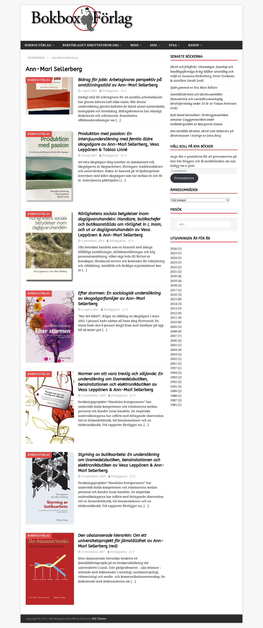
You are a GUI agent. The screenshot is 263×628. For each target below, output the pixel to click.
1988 (173, 395)
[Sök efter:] (204, 224)
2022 (173, 267)
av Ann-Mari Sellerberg (119, 298)
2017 (173, 290)
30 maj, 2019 (89, 155)
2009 (173, 326)
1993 (173, 377)
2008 (173, 331)
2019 (173, 281)
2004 (173, 349)
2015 (173, 299)
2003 (173, 354)
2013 (173, 308)
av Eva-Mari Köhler (194, 87)
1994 (173, 372)
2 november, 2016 (92, 240)
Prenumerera (184, 178)
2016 (173, 294)
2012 (173, 313)
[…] (118, 120)
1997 (173, 368)
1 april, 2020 (89, 90)
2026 (173, 248)
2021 (173, 271)
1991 (173, 386)
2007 (173, 335)
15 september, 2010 (93, 395)
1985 (173, 404)
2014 (173, 303)
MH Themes (99, 618)
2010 (173, 322)
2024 (173, 258)
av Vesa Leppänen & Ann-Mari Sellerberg (120, 224)
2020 (173, 276)
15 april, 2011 (89, 309)
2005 (173, 345)
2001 (173, 363)
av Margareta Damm (199, 119)
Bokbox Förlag (38, 45)
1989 (173, 391)
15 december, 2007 (93, 551)
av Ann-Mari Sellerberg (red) (121, 540)
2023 (173, 262)
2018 (173, 285)
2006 (173, 340)
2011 (173, 317)
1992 (173, 381)
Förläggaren (110, 90)
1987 (173, 400)
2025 (173, 253)
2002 (173, 358)
